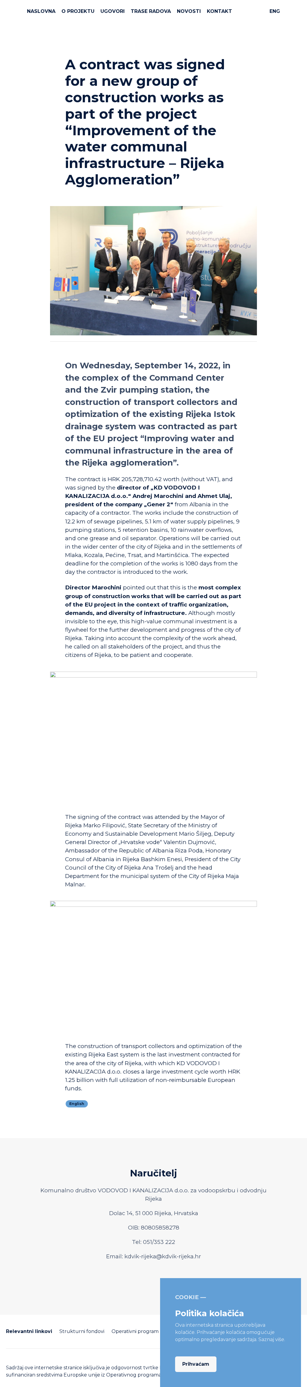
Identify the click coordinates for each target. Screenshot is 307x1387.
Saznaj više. (271, 1339)
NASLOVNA (41, 11)
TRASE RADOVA (151, 11)
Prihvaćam (195, 1364)
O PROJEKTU (77, 11)
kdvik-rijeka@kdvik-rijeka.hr (162, 1256)
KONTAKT (219, 11)
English (76, 1103)
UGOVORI (112, 11)
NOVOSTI (189, 11)
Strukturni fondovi (81, 1331)
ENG (275, 11)
